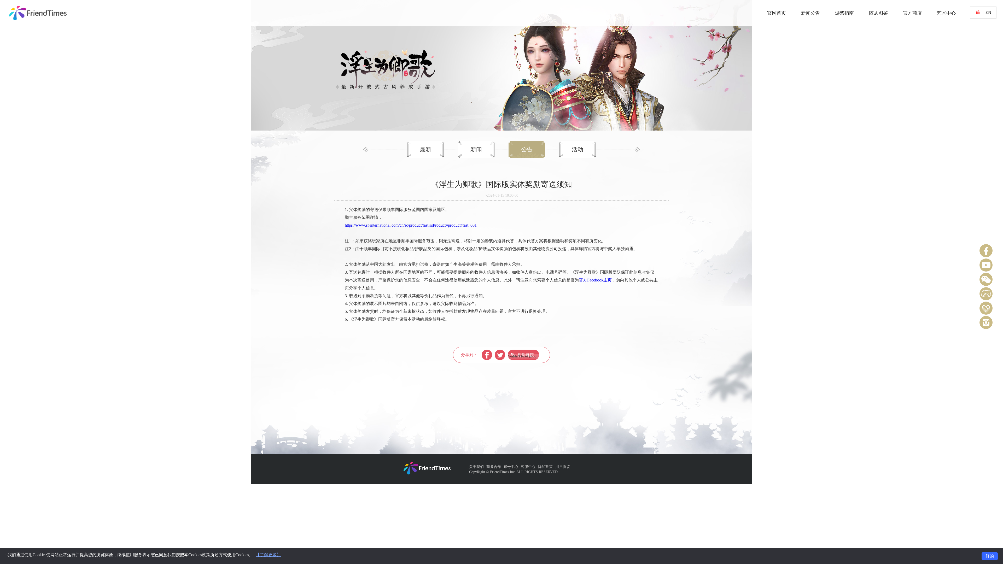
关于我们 (476, 467)
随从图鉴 (878, 13)
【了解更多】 (268, 555)
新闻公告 (810, 13)
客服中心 (528, 467)
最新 (425, 149)
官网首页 (776, 13)
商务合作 (493, 467)
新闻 (476, 149)
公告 (527, 149)
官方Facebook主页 (595, 280)
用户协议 (562, 467)
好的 (989, 556)
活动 (577, 149)
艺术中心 (946, 13)
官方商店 (912, 13)
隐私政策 (545, 467)
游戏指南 (844, 13)
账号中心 (511, 467)
